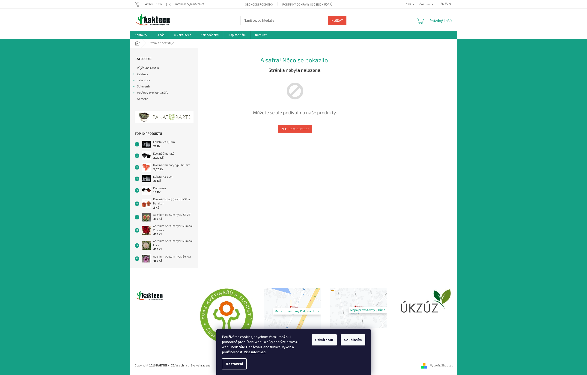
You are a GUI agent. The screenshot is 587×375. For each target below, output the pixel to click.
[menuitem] (141, 35)
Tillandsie (143, 80)
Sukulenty (144, 86)
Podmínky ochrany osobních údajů (307, 5)
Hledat (337, 20)
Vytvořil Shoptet (441, 365)
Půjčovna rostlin (148, 68)
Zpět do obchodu (295, 129)
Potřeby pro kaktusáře (152, 92)
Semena (142, 99)
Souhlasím (353, 339)
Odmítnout (324, 339)
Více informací (255, 352)
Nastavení (234, 363)
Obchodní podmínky (259, 5)
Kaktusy (142, 74)
